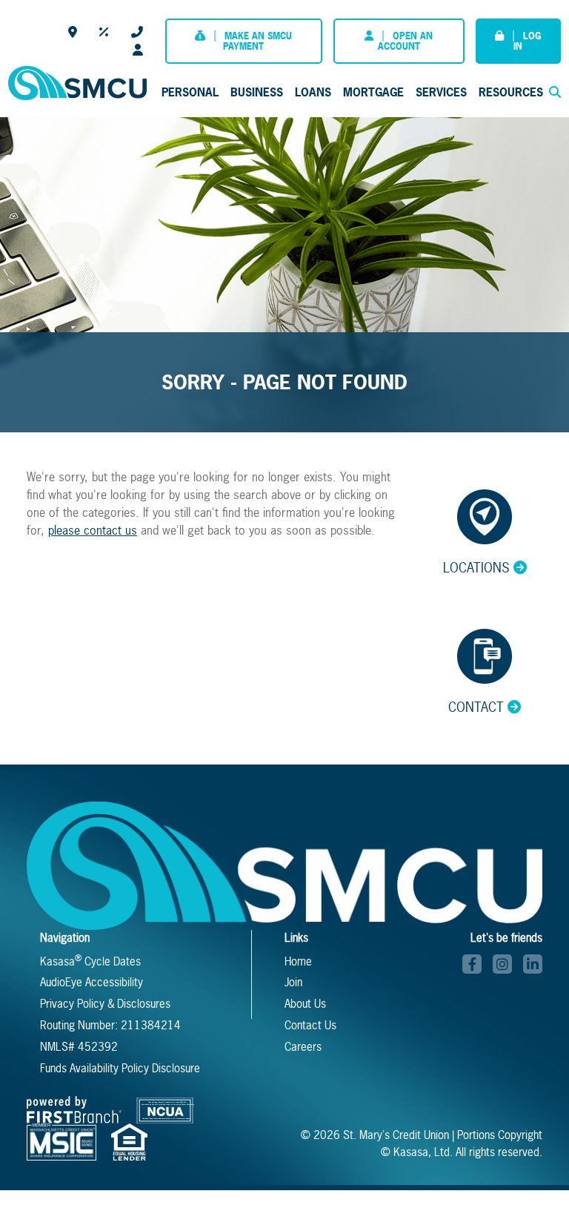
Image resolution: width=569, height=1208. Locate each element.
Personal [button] (190, 92)
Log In (527, 41)
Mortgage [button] (373, 92)
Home (298, 961)
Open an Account (405, 41)
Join (293, 982)
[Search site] (555, 92)
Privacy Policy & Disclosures (105, 1004)
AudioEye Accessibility (91, 982)
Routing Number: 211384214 (110, 1025)
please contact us (92, 530)
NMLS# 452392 (79, 1047)
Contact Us (137, 32)
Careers (138, 50)
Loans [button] (313, 92)
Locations (72, 32)
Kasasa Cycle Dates (90, 961)
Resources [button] (511, 92)
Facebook (472, 964)
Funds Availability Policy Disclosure (120, 1068)
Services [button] (441, 92)
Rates (104, 32)
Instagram (502, 964)
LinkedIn (532, 964)
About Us (305, 1004)
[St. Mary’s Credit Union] (77, 81)
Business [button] (256, 92)
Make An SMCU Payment (257, 41)
